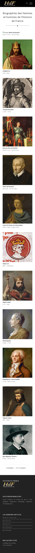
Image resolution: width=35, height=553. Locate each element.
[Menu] (30, 3)
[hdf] (14, 3)
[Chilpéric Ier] (17, 69)
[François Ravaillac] (17, 107)
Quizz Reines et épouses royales (10, 517)
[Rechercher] (26, 3)
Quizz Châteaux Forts (7, 527)
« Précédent (9, 468)
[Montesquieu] (17, 338)
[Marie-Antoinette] (6, 32)
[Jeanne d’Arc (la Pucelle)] (17, 146)
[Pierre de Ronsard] (17, 184)
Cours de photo (7, 545)
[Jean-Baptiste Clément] (17, 454)
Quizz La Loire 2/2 (7, 520)
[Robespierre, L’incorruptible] (17, 377)
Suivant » (23, 468)
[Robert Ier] (17, 261)
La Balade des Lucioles (9, 543)
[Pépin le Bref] (17, 300)
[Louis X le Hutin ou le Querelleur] (17, 223)
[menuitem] (26, 3)
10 (20, 468)
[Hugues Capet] (17, 416)
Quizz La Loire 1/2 (7, 524)
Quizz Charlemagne (7, 530)
